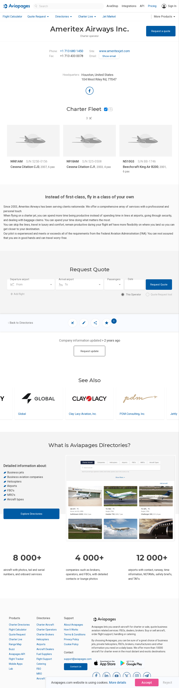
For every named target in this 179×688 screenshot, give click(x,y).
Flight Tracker (16, 659)
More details (117, 682)
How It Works (71, 629)
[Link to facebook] (90, 91)
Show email (109, 56)
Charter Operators (47, 629)
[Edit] (84, 322)
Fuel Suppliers (44, 654)
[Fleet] (72, 322)
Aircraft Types (44, 678)
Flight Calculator (12, 16)
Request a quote (160, 31)
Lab (11, 668)
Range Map (15, 644)
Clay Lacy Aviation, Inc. (32, 414)
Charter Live (15, 639)
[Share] (95, 322)
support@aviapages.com (78, 659)
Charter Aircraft (45, 624)
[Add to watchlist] (106, 322)
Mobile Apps (16, 663)
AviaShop (112, 6)
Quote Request (17, 634)
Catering (41, 663)
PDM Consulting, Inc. (81, 414)
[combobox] (31, 284)
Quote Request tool (161, 294)
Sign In (172, 6)
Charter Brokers (45, 634)
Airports (41, 644)
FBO (39, 668)
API (142, 6)
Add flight (19, 294)
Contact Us (75, 666)
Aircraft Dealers (45, 649)
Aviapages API (17, 654)
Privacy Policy (71, 639)
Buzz (12, 649)
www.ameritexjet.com (114, 51)
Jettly (123, 414)
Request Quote (158, 284)
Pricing (152, 6)
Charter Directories (19, 624)
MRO (39, 673)
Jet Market (109, 16)
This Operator (133, 294)
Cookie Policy (71, 644)
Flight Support (44, 659)
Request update (90, 351)
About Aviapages (73, 624)
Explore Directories (31, 513)
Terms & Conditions (74, 634)
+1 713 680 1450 (71, 51)
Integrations (129, 6)
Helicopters (43, 639)
